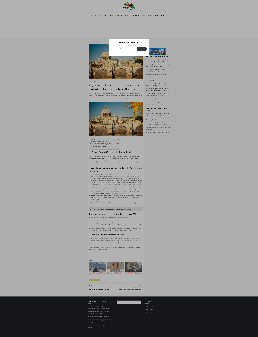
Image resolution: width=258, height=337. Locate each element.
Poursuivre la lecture (129, 53)
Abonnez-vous (141, 49)
